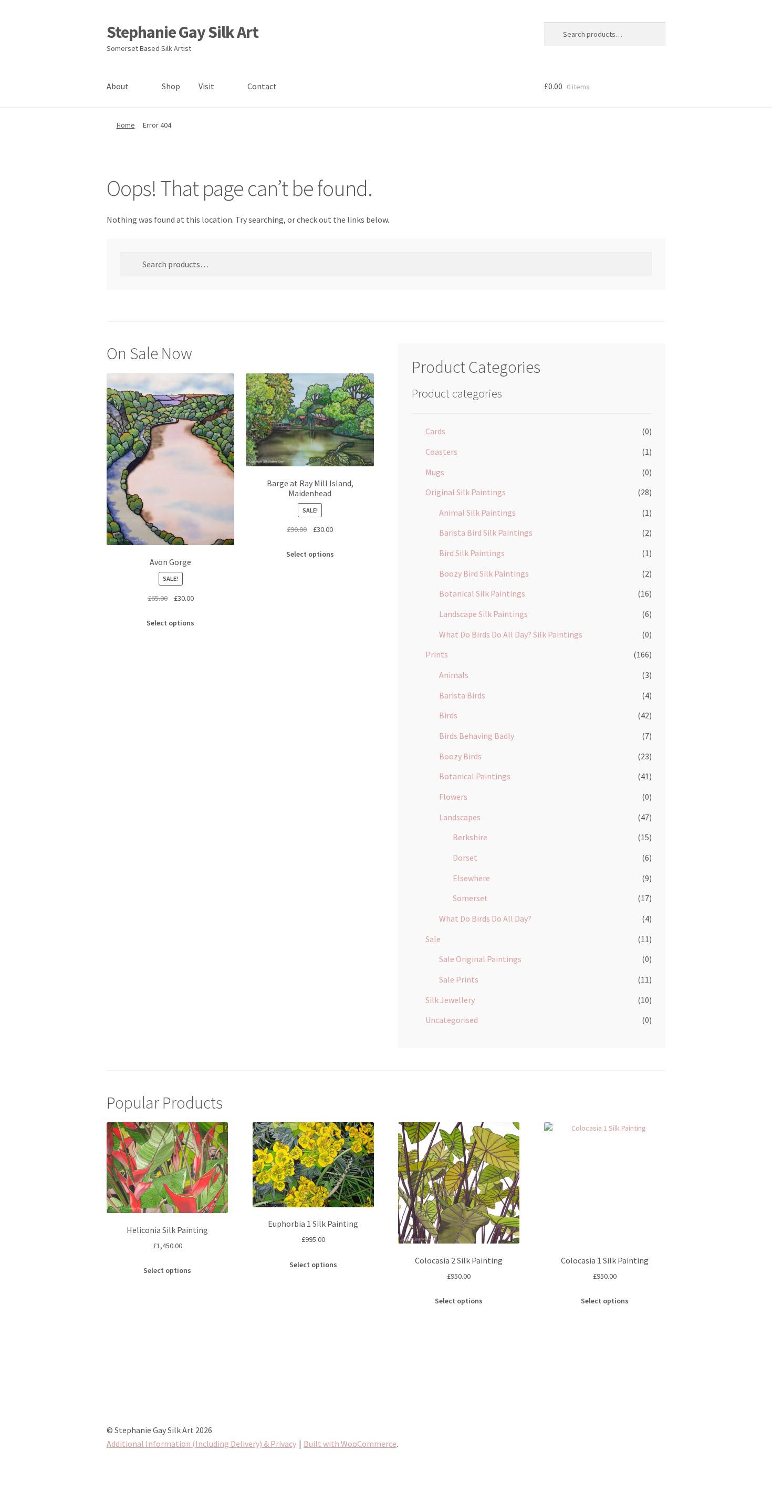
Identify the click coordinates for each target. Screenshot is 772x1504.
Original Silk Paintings (465, 492)
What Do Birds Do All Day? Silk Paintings (510, 634)
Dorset (465, 857)
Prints (436, 654)
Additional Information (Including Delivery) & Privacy (201, 1443)
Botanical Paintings (474, 776)
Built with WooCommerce (350, 1443)
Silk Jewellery (450, 1000)
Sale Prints (458, 979)
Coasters (441, 451)
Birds (448, 715)
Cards (435, 431)
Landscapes (460, 817)
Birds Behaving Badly (476, 735)
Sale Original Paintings (480, 959)
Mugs (434, 472)
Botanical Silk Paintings (482, 593)
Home (126, 125)
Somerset (470, 898)
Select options (170, 623)
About (118, 86)
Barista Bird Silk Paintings (486, 532)
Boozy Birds (460, 756)
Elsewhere (471, 878)
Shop (171, 86)
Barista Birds (462, 695)
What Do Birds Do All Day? (485, 918)
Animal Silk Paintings (477, 512)
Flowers (453, 796)
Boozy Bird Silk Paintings (484, 573)
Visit (206, 86)
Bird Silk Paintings (472, 553)
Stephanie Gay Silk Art (182, 32)
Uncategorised (451, 1020)
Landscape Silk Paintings (483, 614)
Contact (262, 86)
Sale (433, 939)
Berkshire (470, 837)
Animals (453, 675)
